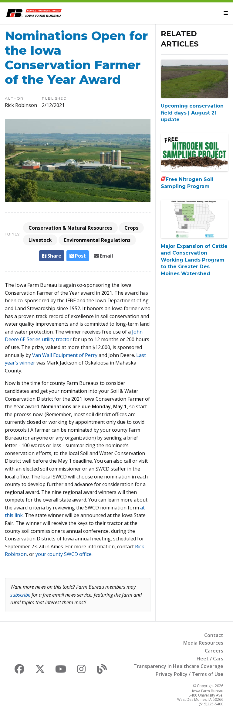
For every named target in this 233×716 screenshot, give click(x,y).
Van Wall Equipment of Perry (64, 355)
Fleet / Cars (210, 658)
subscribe (20, 594)
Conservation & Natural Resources (70, 227)
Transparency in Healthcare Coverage (178, 666)
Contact (213, 635)
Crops (131, 227)
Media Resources (203, 642)
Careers (214, 650)
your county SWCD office (63, 554)
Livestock (40, 240)
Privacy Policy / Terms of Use (189, 674)
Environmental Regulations (97, 240)
